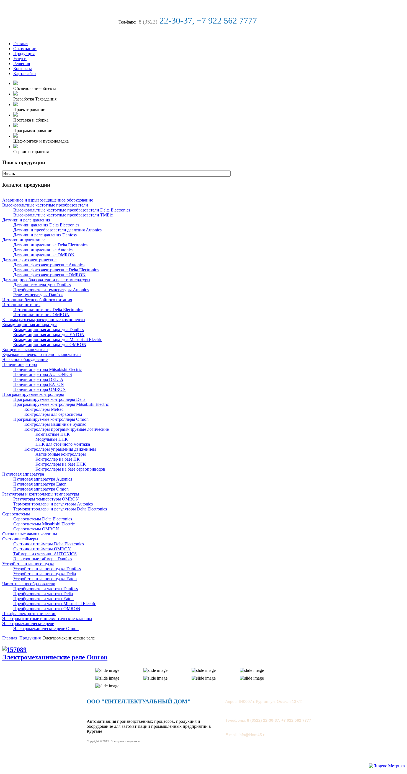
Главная (20, 43)
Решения (21, 63)
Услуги (20, 58)
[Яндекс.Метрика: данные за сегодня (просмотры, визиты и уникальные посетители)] (387, 765)
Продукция (24, 53)
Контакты (22, 68)
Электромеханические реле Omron (54, 657)
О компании (25, 48)
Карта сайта (24, 73)
